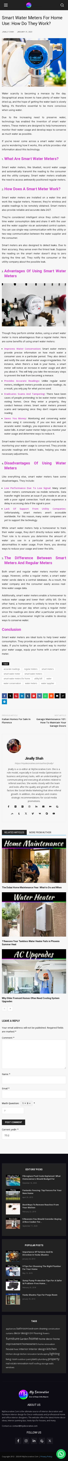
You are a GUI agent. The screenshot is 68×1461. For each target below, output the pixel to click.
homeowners (29, 1344)
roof (31, 1363)
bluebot (37, 167)
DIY (31, 1333)
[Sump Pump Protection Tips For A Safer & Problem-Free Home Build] (13, 1284)
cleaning (43, 1328)
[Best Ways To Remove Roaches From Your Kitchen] (13, 1208)
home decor (46, 1339)
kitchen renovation (28, 1354)
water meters (31, 683)
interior (23, 1349)
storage (45, 1363)
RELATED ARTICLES (14, 832)
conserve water (19, 620)
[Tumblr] (27, 695)
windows (10, 1367)
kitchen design (13, 1354)
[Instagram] (26, 1441)
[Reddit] (51, 695)
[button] (5, 5)
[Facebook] (4, 695)
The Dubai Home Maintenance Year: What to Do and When (32, 887)
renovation (22, 1363)
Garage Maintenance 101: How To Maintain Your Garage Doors (51, 722)
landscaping (43, 1354)
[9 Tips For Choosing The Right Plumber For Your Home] (13, 1270)
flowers (46, 1333)
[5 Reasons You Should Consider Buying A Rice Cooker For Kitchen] (13, 1223)
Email (5, 1088)
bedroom (33, 1328)
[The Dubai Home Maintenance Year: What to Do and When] (34, 860)
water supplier (47, 683)
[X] (10, 695)
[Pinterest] (16, 695)
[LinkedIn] (22, 695)
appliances (11, 1328)
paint (28, 1359)
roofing (37, 1363)
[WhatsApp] (45, 695)
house (9, 1349)
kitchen (51, 1349)
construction (54, 1328)
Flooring (38, 1333)
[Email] (57, 695)
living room (12, 1359)
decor (17, 1333)
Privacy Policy (46, 1456)
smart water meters (33, 673)
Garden (24, 1339)
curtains (9, 1333)
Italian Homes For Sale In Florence (16, 720)
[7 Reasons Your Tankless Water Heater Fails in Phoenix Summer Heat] (34, 914)
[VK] (39, 695)
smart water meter (12, 673)
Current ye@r (10, 1129)
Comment (8, 1037)
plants (34, 1359)
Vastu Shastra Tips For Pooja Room (39, 1295)
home (33, 1338)
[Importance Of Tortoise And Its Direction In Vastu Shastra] (13, 1256)
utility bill (38, 678)
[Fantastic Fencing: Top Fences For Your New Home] (13, 1194)
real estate (11, 1363)
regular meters (30, 669)
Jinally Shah (34, 758)
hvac (16, 1349)
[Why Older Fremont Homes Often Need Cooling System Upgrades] (34, 971)
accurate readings (12, 669)
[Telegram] (4, 701)
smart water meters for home (17, 678)
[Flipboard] (33, 695)
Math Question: (18, 1103)
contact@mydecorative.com (24, 1426)
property (53, 1359)
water (49, 678)
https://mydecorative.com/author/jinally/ (34, 763)
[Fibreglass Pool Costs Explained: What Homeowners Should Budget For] (13, 1180)
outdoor (22, 1359)
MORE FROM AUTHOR (40, 832)
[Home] (34, 5)
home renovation (46, 1344)
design (25, 1333)
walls (51, 1363)
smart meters (48, 669)
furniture (12, 1338)
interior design (37, 1349)
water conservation (12, 683)
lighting (54, 1354)
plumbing (42, 1359)
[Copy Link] (62, 695)
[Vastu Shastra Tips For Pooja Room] (13, 1299)
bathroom (22, 1328)
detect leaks (50, 245)
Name (6, 1074)
